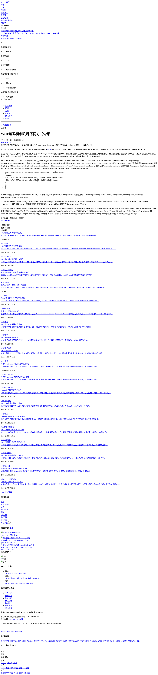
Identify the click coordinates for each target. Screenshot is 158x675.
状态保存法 (11, 246)
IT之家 (80, 641)
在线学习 (4, 36)
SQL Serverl (5, 282)
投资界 (124, 641)
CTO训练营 (28, 583)
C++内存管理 (6, 401)
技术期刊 (8, 116)
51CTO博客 (9, 578)
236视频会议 (99, 641)
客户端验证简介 (12, 259)
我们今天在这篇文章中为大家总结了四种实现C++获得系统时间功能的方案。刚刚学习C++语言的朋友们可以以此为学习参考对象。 (50, 419)
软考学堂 (30, 31)
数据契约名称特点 (13, 442)
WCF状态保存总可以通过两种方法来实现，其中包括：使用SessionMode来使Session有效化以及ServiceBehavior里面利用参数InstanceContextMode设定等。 (58, 249)
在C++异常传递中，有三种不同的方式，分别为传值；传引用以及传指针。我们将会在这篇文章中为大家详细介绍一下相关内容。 (50, 301)
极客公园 (91, 641)
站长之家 (57, 641)
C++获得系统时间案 (13, 416)
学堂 (2, 7)
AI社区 (7, 113)
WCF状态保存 (6, 257)
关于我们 (8, 593)
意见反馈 (8, 601)
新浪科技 (4, 641)
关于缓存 (9, 311)
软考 (14, 33)
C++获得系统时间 (7, 427)
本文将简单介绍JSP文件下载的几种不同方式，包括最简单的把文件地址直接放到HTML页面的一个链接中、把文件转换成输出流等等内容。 (53, 287)
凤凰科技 (24, 641)
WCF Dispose (6, 440)
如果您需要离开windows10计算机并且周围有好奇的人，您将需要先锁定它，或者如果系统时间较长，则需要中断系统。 (46, 471)
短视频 (18, 31)
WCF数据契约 (6, 453)
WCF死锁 (4, 243)
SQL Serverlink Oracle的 (14, 272)
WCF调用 (4, 361)
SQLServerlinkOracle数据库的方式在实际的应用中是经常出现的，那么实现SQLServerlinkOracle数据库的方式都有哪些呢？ (46, 275)
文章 (2, 38)
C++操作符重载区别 (12, 482)
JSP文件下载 (5, 295)
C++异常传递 (6, 309)
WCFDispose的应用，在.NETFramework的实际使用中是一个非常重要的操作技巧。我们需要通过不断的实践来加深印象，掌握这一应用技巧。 (54, 432)
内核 (12, 374)
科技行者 (38, 641)
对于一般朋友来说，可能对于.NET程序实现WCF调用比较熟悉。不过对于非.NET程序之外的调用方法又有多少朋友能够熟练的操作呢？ (52, 353)
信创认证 (19, 33)
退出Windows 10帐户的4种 (14, 468)
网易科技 (18, 641)
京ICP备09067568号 (15, 619)
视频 (7, 108)
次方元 (130, 641)
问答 (9, 38)
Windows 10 (5, 479)
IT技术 (39, 33)
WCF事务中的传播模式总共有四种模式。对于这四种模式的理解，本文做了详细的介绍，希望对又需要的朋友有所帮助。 (46, 327)
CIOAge (13, 573)
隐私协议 (8, 608)
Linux (8, 374)
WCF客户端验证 (7, 270)
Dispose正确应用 (12, 430)
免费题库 (55, 33)
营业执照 (4, 631)
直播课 (24, 31)
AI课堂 (3, 23)
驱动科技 (31, 641)
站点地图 (8, 598)
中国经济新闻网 (72, 641)
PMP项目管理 (47, 33)
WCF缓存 (4, 322)
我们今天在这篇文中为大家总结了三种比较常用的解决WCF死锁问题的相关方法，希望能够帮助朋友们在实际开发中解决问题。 (49, 235)
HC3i (18, 573)
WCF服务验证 (6, 348)
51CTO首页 (5, 2)
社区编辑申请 (6, 125)
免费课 (3, 15)
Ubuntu (3, 374)
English (7, 603)
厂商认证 (33, 33)
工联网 (85, 641)
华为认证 (26, 33)
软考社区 (4, 13)
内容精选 (8, 106)
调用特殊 (9, 351)
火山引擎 (136, 641)
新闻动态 (8, 596)
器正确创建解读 (12, 455)
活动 (7, 119)
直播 (19, 38)
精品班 (3, 10)
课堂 (13, 38)
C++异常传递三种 (13, 298)
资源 (6, 38)
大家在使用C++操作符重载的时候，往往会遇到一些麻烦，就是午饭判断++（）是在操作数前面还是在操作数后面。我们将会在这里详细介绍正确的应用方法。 (61, 484)
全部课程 (4, 33)
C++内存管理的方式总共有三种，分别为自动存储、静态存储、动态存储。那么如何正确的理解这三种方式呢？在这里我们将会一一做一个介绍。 (56, 393)
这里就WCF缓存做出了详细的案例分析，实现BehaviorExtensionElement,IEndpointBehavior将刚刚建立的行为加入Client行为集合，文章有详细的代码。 (57, 314)
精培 (15, 583)
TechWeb (45, 641)
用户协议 (8, 605)
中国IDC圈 (108, 641)
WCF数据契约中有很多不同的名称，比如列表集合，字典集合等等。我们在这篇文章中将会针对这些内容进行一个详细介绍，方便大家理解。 (54, 445)
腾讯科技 (11, 641)
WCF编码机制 (6, 221)
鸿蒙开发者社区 (7, 20)
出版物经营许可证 (15, 631)
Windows (16, 479)
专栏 (16, 38)
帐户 (11, 479)
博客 (2, 5)
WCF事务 (4, 335)
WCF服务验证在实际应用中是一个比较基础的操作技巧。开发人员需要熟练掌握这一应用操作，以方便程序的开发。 (45, 340)
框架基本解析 (11, 403)
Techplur (23, 573)
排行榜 (13, 31)
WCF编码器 (5, 466)
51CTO (7, 573)
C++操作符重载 (7, 492)
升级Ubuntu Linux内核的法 (15, 364)
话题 (7, 111)
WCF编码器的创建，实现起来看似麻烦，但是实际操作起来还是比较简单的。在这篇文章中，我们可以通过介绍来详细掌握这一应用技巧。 (53, 458)
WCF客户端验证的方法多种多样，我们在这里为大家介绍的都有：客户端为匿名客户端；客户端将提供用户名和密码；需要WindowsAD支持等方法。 (57, 262)
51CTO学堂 (9, 583)
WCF (49, 149)
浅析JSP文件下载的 (13, 285)
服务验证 (9, 337)
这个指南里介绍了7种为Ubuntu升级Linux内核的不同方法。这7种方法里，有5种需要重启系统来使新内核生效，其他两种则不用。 (50, 366)
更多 (12, 528)
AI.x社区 (36, 578)
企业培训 (4, 18)
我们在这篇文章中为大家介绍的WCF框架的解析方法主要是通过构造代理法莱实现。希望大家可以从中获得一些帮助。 (46, 406)
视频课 (3, 31)
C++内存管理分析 (11, 390)
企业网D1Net (117, 641)
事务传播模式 (11, 324)
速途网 (63, 641)
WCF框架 (4, 414)
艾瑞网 (51, 641)
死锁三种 (11, 233)
